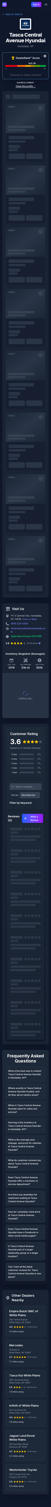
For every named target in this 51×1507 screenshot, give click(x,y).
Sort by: (15, 795)
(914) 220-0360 (19, 623)
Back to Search (14, 14)
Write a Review (34, 818)
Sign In (36, 4)
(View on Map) (29, 619)
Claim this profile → (25, 86)
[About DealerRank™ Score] (45, 56)
